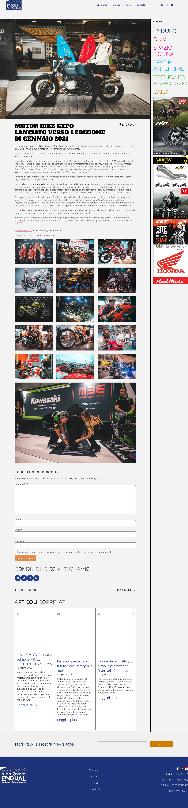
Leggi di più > (27, 705)
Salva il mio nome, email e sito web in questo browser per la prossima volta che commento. (65, 552)
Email (18, 530)
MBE (47, 176)
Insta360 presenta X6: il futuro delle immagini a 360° (74, 666)
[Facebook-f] (177, 768)
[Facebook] (162, 5)
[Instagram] (167, 5)
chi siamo (102, 5)
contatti (141, 5)
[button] (18, 578)
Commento (21, 484)
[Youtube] (172, 5)
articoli (116, 5)
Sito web (19, 541)
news (128, 5)
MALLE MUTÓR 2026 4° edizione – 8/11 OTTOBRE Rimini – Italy (34, 659)
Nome (19, 519)
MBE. (19, 223)
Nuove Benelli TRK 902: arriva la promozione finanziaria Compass (115, 666)
